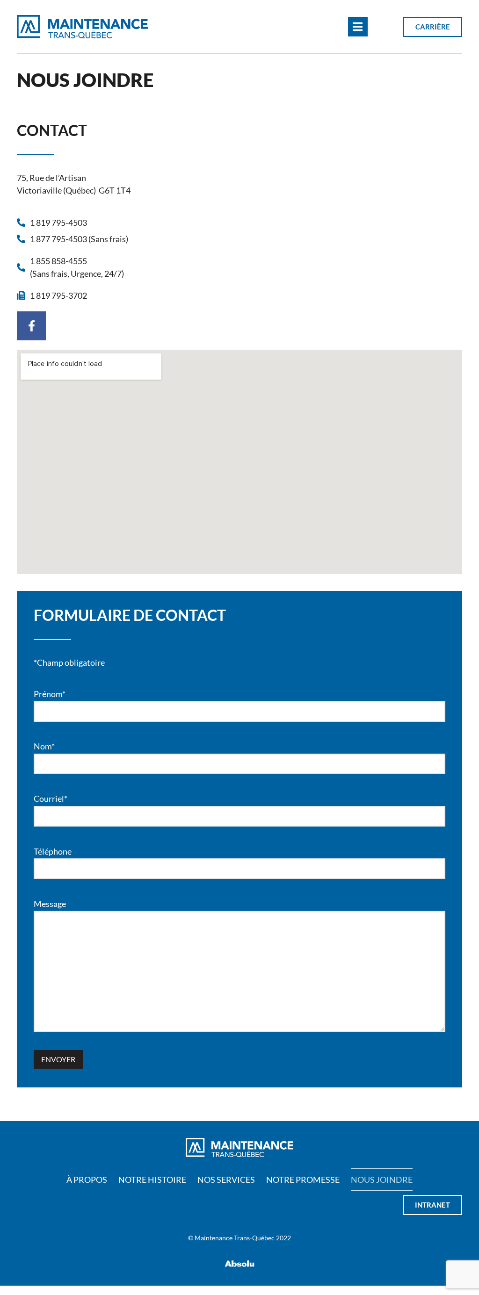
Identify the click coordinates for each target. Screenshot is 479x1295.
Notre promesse (303, 1179)
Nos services (226, 1179)
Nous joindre (382, 1179)
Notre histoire (152, 1179)
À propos (86, 1179)
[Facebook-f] (31, 325)
